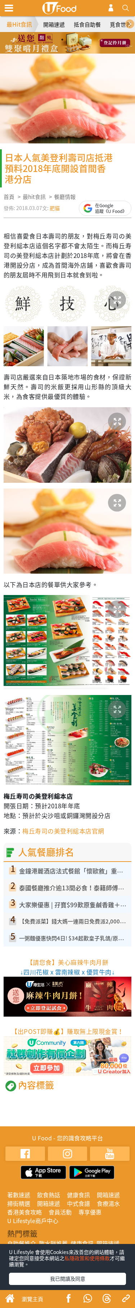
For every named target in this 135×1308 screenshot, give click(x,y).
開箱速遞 (54, 24)
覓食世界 (120, 24)
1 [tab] (51, 39)
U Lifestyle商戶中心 (32, 1220)
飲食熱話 (48, 1194)
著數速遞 (18, 1194)
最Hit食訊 (19, 24)
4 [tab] (83, 39)
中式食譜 (78, 1203)
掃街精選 (18, 1203)
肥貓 (55, 208)
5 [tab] (56, 50)
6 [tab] (67, 50)
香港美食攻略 (24, 1212)
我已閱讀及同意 (67, 1278)
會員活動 (60, 1212)
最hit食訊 (34, 197)
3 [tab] (73, 39)
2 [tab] (62, 39)
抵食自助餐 (87, 24)
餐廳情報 (65, 197)
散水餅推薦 (53, 1243)
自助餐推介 (21, 1243)
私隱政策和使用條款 (87, 1258)
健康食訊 (78, 1194)
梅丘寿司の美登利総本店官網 (63, 830)
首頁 (9, 197)
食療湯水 (108, 1203)
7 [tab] (78, 50)
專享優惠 (90, 1212)
